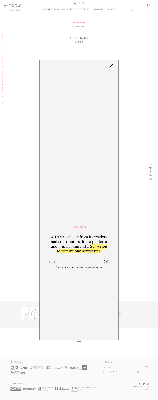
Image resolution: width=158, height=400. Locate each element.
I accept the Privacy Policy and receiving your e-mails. (80, 267)
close (111, 65)
